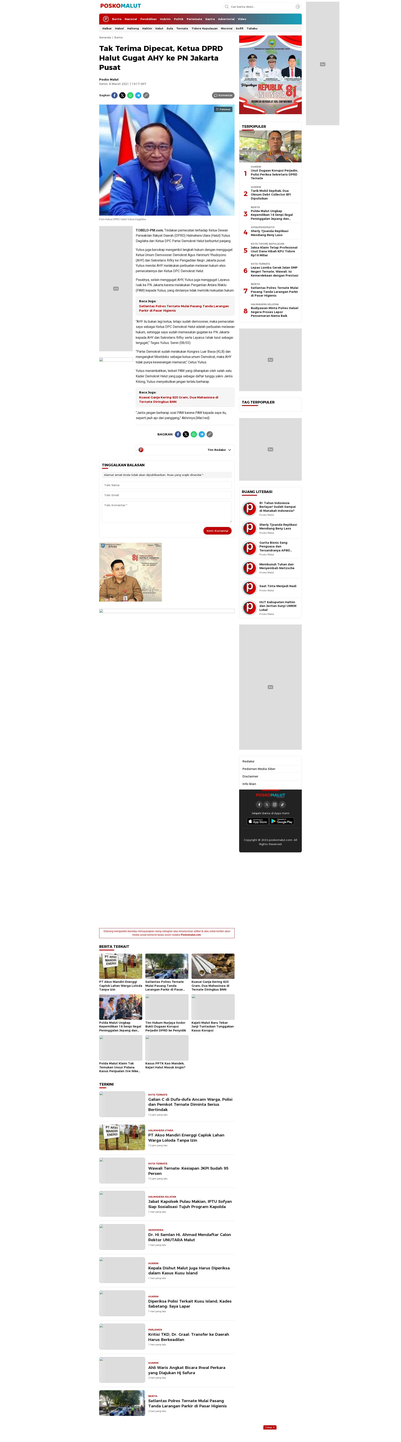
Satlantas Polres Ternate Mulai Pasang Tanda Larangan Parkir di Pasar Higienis (184, 308)
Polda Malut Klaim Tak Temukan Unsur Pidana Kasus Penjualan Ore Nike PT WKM (118, 1069)
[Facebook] (114, 95)
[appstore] (258, 821)
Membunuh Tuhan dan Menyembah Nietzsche (276, 566)
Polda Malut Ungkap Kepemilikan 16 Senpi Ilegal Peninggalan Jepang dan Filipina (120, 1028)
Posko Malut (109, 79)
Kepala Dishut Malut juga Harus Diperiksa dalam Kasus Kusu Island (189, 1271)
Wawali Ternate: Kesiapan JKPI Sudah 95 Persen (188, 1171)
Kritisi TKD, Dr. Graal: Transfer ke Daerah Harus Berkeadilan (188, 1337)
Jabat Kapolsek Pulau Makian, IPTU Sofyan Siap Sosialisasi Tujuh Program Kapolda (190, 1204)
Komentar (225, 95)
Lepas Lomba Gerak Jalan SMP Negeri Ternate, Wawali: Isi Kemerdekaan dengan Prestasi (274, 271)
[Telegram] (138, 95)
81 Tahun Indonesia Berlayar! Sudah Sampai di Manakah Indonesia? (277, 506)
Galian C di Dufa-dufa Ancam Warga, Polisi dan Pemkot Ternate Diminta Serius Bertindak (190, 1104)
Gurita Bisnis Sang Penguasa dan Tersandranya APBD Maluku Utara (274, 548)
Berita (118, 37)
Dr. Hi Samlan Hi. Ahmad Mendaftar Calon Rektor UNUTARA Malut (189, 1237)
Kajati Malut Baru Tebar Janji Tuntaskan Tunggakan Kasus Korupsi (213, 1026)
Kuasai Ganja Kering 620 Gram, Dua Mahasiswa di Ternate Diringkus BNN (178, 400)
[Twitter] (122, 95)
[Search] (298, 6)
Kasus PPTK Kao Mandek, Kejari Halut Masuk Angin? (165, 1065)
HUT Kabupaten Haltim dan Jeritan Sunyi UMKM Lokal (277, 606)
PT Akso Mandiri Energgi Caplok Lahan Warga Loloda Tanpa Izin (120, 985)
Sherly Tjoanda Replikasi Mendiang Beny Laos (269, 233)
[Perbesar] (167, 213)
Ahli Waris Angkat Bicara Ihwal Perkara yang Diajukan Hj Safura (186, 1370)
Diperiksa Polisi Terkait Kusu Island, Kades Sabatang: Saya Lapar (190, 1304)
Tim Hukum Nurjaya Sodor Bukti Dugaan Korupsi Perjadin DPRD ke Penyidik (165, 1026)
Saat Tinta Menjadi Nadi (277, 586)
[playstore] (282, 821)
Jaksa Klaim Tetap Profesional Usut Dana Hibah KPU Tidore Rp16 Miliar (274, 251)
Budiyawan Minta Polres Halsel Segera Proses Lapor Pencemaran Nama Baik (274, 311)
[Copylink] (146, 95)
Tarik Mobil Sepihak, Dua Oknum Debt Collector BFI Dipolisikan (271, 194)
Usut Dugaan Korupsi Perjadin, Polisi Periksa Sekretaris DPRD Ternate (274, 174)
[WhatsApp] (130, 95)
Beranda (105, 37)
